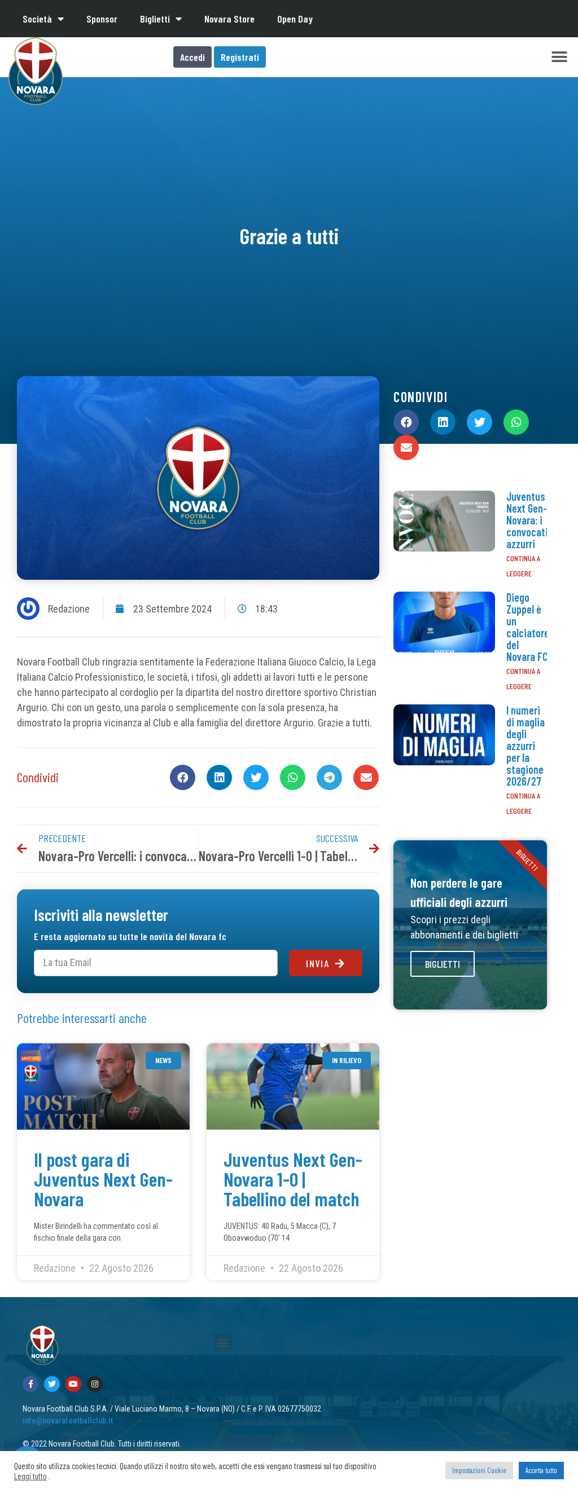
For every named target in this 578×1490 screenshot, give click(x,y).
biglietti (442, 964)
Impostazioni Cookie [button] (479, 1470)
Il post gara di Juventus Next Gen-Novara (103, 1179)
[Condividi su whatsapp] (292, 777)
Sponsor (101, 18)
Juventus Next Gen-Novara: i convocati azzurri (527, 520)
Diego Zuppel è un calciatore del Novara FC (527, 626)
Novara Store (229, 18)
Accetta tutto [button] (541, 1470)
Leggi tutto (30, 1476)
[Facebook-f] (30, 1384)
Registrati (240, 57)
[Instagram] (95, 1384)
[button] (559, 57)
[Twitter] (52, 1384)
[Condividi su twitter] (256, 777)
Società (37, 18)
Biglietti (155, 18)
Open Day (295, 18)
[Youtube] (73, 1384)
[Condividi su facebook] (182, 777)
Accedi (192, 57)
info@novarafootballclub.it (68, 1420)
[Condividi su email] (366, 777)
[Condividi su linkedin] (219, 777)
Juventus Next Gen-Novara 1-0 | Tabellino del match (293, 1179)
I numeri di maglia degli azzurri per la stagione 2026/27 (525, 745)
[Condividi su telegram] (329, 777)
